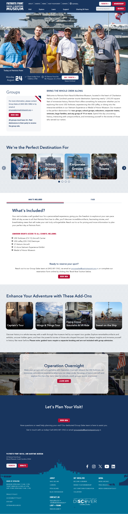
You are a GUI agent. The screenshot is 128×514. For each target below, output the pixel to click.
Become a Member (80, 481)
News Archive (104, 481)
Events (37, 4)
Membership (119, 4)
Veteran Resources (13, 505)
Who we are (54, 481)
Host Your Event (54, 4)
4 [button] (69, 182)
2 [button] (62, 182)
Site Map (9, 502)
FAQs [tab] (93, 200)
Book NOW (64, 277)
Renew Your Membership (83, 485)
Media (101, 478)
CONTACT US (55, 497)
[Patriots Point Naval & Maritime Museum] (14, 6)
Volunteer (78, 492)
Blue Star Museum (56, 492)
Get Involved (79, 478)
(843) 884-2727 (55, 500)
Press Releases (104, 485)
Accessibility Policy (13, 498)
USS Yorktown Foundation (84, 488)
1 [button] (59, 182)
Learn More (64, 381)
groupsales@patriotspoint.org (20, 110)
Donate (65, 4)
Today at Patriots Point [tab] (13, 70)
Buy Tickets (71, 78)
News (44, 4)
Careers (53, 485)
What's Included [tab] (35, 200)
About (30, 4)
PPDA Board (54, 488)
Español (74, 4)
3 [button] (66, 182)
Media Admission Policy (107, 488)
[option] (64, 49)
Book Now (15, 115)
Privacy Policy (11, 494)
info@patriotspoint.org (58, 502)
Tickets (106, 4)
